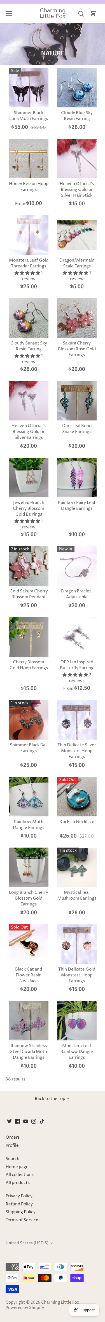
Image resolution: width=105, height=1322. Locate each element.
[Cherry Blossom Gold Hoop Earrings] (28, 637)
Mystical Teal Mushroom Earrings (76, 895)
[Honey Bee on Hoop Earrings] (28, 158)
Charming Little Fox (52, 13)
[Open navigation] (9, 13)
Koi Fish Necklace (76, 822)
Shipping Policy (21, 1212)
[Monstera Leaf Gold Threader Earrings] (28, 235)
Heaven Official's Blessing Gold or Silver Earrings (28, 431)
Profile (12, 1145)
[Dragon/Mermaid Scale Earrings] (77, 235)
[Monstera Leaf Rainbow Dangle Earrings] (77, 1020)
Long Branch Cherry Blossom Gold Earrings (28, 898)
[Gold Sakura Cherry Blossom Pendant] (28, 566)
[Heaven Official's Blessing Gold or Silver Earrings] (28, 400)
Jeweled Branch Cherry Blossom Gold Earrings (28, 508)
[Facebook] (17, 1121)
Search (12, 1159)
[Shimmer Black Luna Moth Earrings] (28, 87)
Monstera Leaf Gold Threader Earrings (28, 263)
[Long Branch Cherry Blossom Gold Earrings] (28, 867)
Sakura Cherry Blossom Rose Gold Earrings (77, 349)
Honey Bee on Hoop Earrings (28, 187)
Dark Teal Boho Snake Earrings (77, 429)
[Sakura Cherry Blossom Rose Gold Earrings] (77, 318)
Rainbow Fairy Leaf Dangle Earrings (76, 505)
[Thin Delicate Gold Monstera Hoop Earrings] (77, 944)
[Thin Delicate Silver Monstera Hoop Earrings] (77, 720)
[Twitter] (9, 1121)
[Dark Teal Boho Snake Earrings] (77, 400)
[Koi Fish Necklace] (77, 796)
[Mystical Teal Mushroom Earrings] (77, 867)
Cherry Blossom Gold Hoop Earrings (29, 665)
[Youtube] (25, 1121)
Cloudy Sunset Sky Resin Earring (28, 346)
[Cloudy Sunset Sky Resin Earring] (28, 318)
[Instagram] (33, 1121)
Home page (17, 1167)
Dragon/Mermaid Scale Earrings (76, 263)
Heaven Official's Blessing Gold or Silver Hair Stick (77, 189)
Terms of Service (22, 1220)
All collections (20, 1175)
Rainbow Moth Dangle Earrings (28, 825)
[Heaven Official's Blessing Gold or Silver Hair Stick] (77, 158)
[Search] (81, 13)
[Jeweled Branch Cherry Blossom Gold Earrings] (28, 477)
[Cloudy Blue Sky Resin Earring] (77, 87)
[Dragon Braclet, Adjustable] (77, 566)
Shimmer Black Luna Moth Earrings (28, 116)
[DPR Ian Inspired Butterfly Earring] (77, 637)
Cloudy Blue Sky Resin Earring (77, 116)
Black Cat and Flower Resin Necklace (28, 975)
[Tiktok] (41, 1121)
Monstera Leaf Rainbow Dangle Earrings (76, 1051)
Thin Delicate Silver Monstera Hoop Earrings (76, 751)
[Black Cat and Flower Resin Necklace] (28, 944)
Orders (13, 1137)
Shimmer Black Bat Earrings (28, 748)
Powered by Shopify (25, 1307)
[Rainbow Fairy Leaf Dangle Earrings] (77, 477)
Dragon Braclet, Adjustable (77, 594)
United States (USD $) (27, 1243)
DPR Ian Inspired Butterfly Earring (77, 665)
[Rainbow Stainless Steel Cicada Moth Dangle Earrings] (28, 1020)
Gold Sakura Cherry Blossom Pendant (29, 594)
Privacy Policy (19, 1196)
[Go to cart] (93, 13)
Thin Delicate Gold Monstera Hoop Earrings (76, 975)
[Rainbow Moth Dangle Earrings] (28, 796)
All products (18, 1183)
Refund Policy (19, 1204)
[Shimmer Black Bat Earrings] (28, 720)
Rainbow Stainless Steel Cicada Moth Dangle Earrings (28, 1051)
